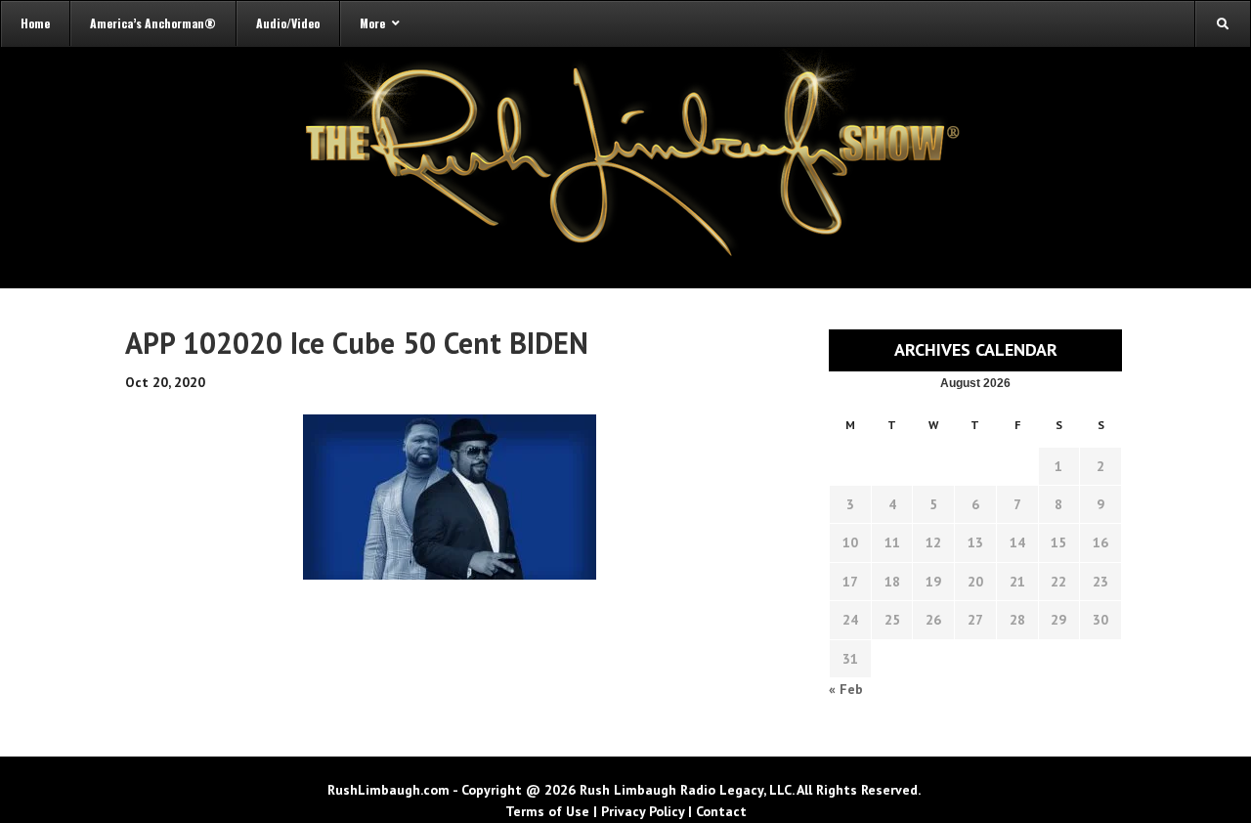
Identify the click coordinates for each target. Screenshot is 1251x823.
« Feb (846, 689)
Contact (721, 811)
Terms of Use (547, 811)
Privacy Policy (642, 811)
